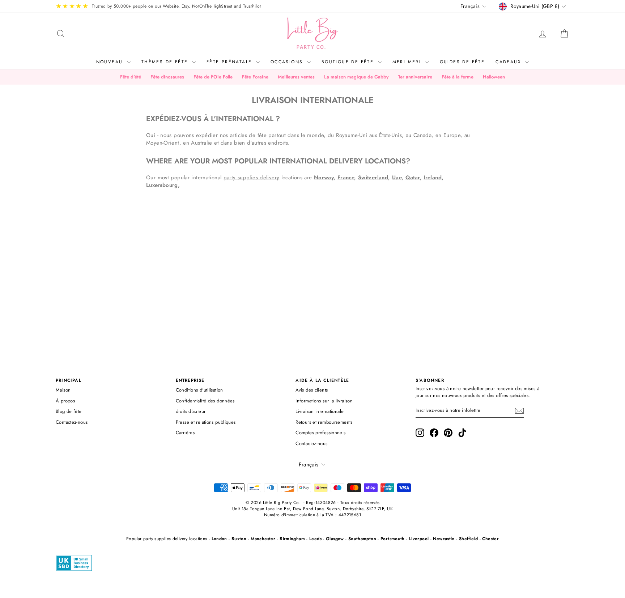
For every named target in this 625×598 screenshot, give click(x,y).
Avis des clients (312, 389)
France (345, 177)
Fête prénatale (230, 62)
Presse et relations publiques (206, 422)
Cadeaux (509, 62)
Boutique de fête (349, 62)
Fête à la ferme (457, 76)
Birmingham (292, 538)
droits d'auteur (191, 411)
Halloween (494, 76)
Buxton (238, 538)
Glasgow (335, 538)
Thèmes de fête (165, 62)
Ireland (433, 177)
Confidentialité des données (205, 400)
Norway (323, 177)
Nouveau (110, 62)
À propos (65, 400)
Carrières (185, 432)
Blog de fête (69, 411)
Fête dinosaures (167, 76)
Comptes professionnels (320, 432)
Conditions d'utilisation (199, 389)
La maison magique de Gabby (356, 76)
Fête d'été (130, 76)
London (219, 538)
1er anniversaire (415, 76)
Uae (396, 177)
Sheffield (468, 538)
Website (170, 6)
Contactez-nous (72, 422)
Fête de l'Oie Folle (213, 76)
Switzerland (373, 177)
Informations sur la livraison (324, 400)
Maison (63, 389)
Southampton (362, 538)
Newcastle (443, 538)
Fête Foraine (255, 76)
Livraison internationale (320, 411)
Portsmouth (392, 538)
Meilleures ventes (296, 76)
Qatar (412, 177)
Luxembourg (162, 185)
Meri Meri (408, 62)
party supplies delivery (252, 177)
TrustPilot (252, 6)
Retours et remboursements (324, 422)
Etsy (185, 6)
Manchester (263, 538)
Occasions (288, 62)
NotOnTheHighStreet (212, 6)
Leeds (315, 538)
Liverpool (419, 538)
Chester (490, 538)
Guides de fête (462, 62)
